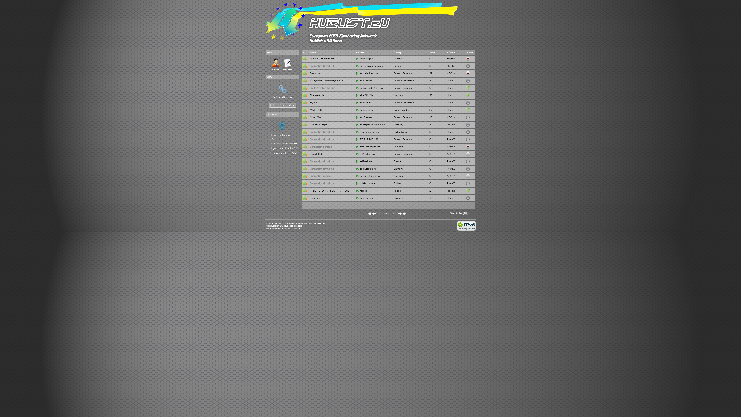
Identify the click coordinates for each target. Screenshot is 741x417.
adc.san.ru (365, 102)
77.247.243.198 (369, 139)
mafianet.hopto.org (370, 146)
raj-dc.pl (364, 190)
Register (287, 69)
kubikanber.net (368, 183)
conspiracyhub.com (370, 132)
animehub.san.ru (369, 73)
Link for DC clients (282, 97)
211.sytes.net (367, 154)
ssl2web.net (366, 161)
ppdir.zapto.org (368, 168)
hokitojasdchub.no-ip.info (373, 124)
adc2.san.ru (366, 80)
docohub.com (367, 198)
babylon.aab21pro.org (372, 88)
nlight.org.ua (366, 58)
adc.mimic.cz (366, 110)
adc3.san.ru (366, 117)
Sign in (275, 69)
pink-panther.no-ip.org (371, 66)
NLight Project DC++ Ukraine (279, 223)
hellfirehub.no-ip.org (370, 176)
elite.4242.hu (367, 95)
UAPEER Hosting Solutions (287, 228)
